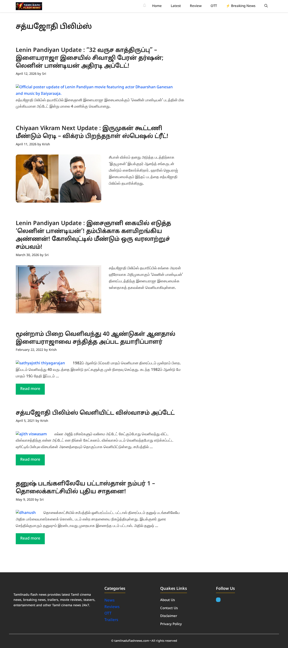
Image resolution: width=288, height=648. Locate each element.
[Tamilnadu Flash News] (29, 6)
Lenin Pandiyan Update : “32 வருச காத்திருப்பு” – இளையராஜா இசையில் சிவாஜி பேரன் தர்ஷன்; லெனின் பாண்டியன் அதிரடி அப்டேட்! (89, 58)
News (109, 600)
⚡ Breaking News (240, 6)
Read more (30, 389)
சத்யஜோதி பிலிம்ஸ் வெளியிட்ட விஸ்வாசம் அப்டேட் (95, 413)
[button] (266, 6)
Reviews (111, 607)
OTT (214, 6)
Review (196, 6)
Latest (176, 6)
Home (157, 6)
